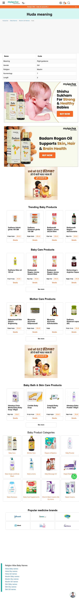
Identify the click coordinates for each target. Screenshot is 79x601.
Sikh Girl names (10, 589)
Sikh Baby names (11, 584)
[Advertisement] (39, 37)
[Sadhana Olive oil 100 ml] (15, 261)
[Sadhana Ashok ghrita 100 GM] (15, 218)
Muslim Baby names (12, 576)
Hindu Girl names (11, 574)
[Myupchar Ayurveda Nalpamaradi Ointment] (35, 310)
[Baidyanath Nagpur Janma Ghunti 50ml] (54, 218)
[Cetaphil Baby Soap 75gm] (54, 396)
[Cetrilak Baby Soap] (35, 396)
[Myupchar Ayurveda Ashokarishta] (54, 310)
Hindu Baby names (11, 569)
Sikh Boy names (10, 587)
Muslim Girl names (11, 582)
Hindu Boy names (11, 571)
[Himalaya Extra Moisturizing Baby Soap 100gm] (15, 396)
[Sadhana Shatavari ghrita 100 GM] (35, 218)
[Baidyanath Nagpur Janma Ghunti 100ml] (54, 261)
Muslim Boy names (12, 579)
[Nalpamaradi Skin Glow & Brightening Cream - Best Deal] (15, 310)
